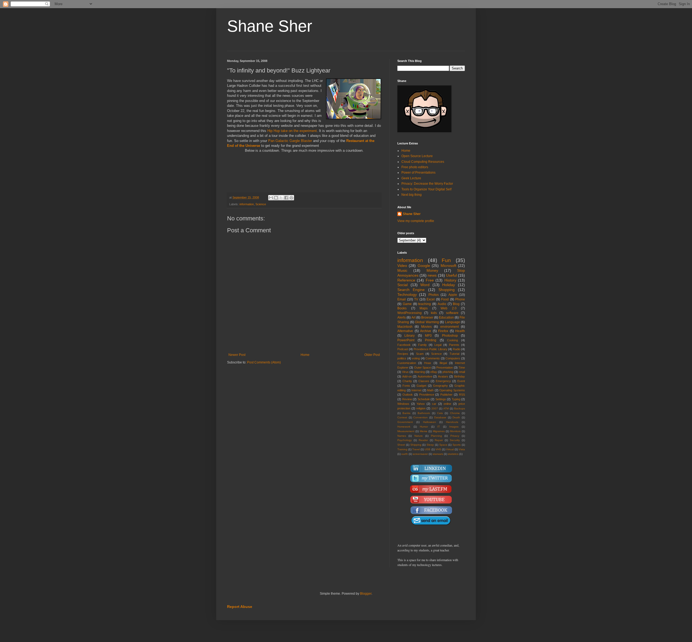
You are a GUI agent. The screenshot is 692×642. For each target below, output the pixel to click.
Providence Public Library (430, 349)
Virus (405, 371)
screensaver (420, 453)
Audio (442, 304)
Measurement (405, 431)
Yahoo (421, 403)
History (450, 280)
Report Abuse (239, 606)
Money (432, 270)
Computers (452, 358)
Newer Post (236, 355)
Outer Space (422, 367)
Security (455, 440)
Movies (426, 327)
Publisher (446, 394)
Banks (406, 413)
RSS (462, 394)
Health (460, 331)
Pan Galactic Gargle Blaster (290, 141)
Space (443, 444)
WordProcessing (409, 313)
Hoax (427, 363)
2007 (434, 408)
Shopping (446, 289)
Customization (406, 363)
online (447, 403)
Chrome (455, 413)
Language (452, 322)
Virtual (450, 449)
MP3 (428, 335)
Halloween (429, 422)
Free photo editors (414, 167)
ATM (446, 408)
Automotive (425, 376)
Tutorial (454, 353)
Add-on (407, 376)
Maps (424, 308)
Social (402, 285)
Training (402, 449)
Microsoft (448, 265)
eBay (433, 371)
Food (445, 299)
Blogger (365, 593)
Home (305, 355)
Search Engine (411, 289)
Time (461, 367)
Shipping (415, 444)
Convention (420, 417)
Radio (456, 349)
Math (430, 390)
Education (446, 317)
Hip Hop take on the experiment (292, 131)
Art (413, 317)
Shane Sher (269, 26)
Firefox (443, 331)
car (434, 403)
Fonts (406, 385)
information (246, 204)
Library (409, 335)
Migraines (439, 431)
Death (456, 417)
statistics (453, 453)
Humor (424, 426)
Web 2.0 (449, 308)
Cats (440, 413)
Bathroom (424, 413)
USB (427, 449)
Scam (420, 353)
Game (407, 304)
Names (401, 435)
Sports (457, 444)
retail (462, 371)
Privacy (454, 435)
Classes (423, 381)
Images (453, 426)
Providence (426, 394)
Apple (452, 295)
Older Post (372, 355)
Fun (446, 260)
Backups (459, 408)
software (452, 313)
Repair (439, 440)
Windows (403, 403)
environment (449, 327)
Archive (425, 331)
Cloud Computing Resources (422, 162)
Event (461, 381)
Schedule (424, 399)
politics (401, 358)
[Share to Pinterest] (291, 197)
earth (404, 453)
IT (438, 426)
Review (407, 399)
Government (405, 422)
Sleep (430, 444)
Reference (406, 280)
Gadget (421, 385)
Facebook (404, 344)
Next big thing (411, 195)
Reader (423, 440)
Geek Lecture (411, 178)
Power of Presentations (418, 172)
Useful (451, 275)
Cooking (452, 340)
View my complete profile (415, 221)
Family (422, 344)
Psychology (404, 440)
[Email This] (271, 197)
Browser (427, 317)
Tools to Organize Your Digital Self (426, 189)
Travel (416, 449)
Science (260, 204)
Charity (407, 381)
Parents (454, 344)
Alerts (401, 317)
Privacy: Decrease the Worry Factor (427, 184)
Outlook (407, 394)
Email (401, 299)
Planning (436, 435)
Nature (418, 435)
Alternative (405, 331)
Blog (456, 304)
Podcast (402, 349)
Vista (462, 449)
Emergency (443, 381)
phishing (448, 371)
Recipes (402, 353)
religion (420, 408)
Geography (440, 385)
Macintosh (404, 327)
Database (440, 417)
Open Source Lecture (417, 156)
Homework (403, 426)
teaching (424, 304)
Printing (430, 340)
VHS (438, 449)
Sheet (401, 444)
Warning (419, 371)
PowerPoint (405, 340)
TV (416, 299)
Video (402, 265)
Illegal (443, 363)
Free (430, 280)
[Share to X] (281, 197)
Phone (460, 299)
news (432, 275)
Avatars (443, 376)
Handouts (452, 422)
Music (402, 270)
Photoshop (450, 335)
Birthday (459, 376)
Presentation (444, 367)
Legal (437, 344)
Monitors (455, 431)
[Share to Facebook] (286, 197)
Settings (440, 399)
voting (416, 358)
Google (424, 265)
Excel (431, 299)
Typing (456, 399)
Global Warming (427, 322)
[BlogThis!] (276, 197)
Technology (407, 294)
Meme (423, 431)
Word (425, 285)
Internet (416, 390)
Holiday (448, 285)
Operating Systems (452, 390)
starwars (438, 453)
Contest (402, 417)
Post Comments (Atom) (264, 362)
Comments (432, 358)
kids (434, 313)
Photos (433, 295)
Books (402, 308)
